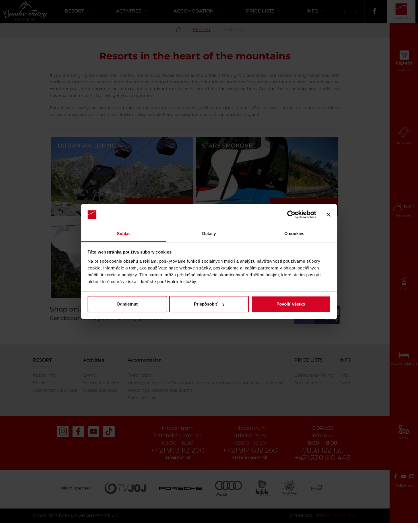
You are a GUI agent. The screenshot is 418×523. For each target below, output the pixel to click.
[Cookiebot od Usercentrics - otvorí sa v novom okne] (291, 215)
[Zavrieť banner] (329, 215)
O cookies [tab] (294, 233)
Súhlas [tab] (124, 233)
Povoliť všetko (290, 304)
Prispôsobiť (206, 304)
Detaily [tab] (209, 233)
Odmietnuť (127, 304)
